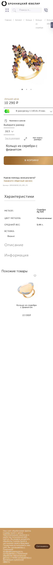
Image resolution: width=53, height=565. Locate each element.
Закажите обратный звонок (18, 181)
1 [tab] (22, 89)
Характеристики (19, 197)
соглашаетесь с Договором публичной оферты (17, 560)
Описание (13, 245)
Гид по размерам (12, 138)
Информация (16, 255)
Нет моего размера (37, 139)
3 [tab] (30, 89)
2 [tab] (26, 89)
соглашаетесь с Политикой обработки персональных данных (15, 556)
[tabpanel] (26, 63)
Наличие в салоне (17, 121)
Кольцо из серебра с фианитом (26, 306)
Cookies (6, 533)
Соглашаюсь (42, 546)
